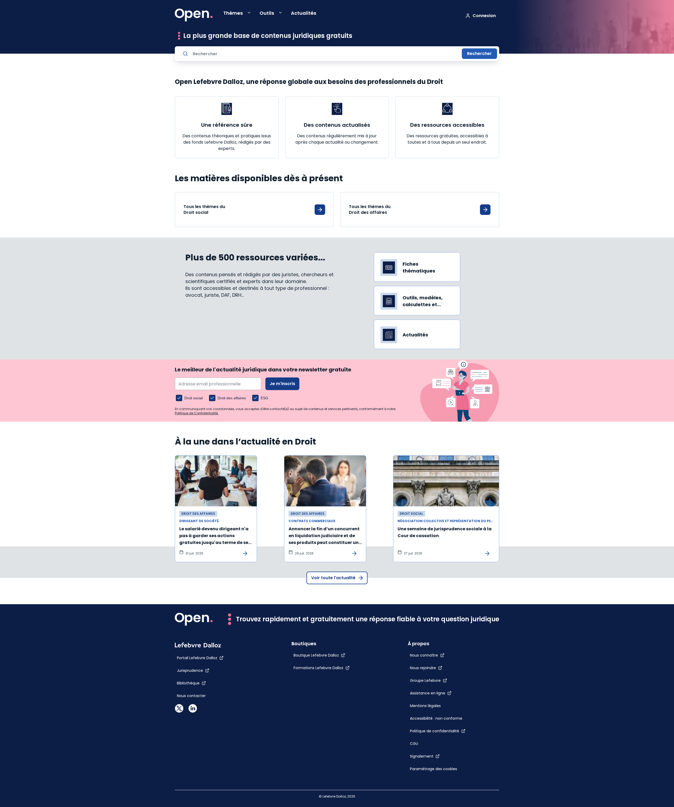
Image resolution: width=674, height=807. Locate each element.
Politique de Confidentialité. (197, 413)
